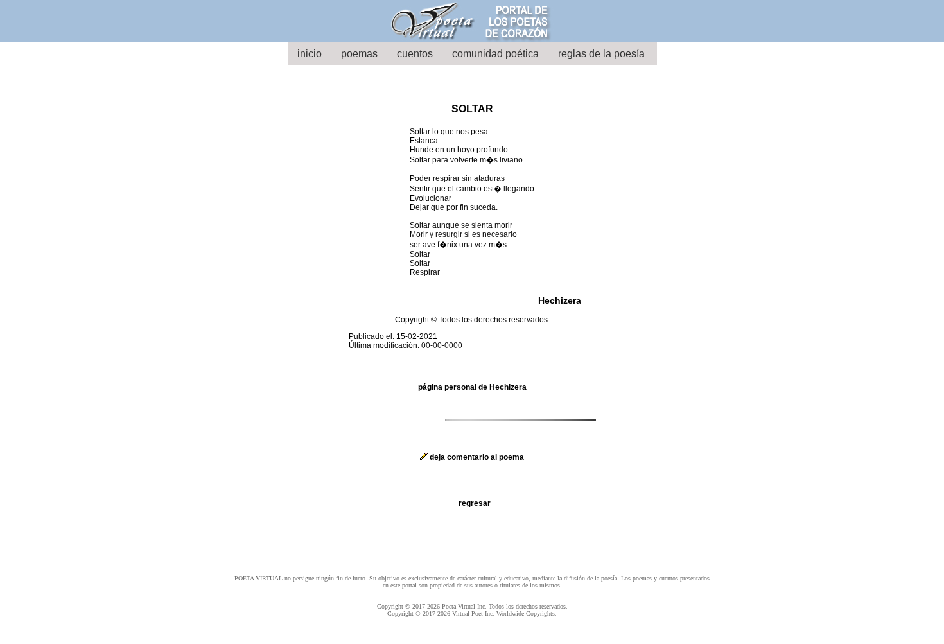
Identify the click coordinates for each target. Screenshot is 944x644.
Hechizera (559, 300)
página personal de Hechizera (472, 387)
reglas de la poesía (601, 53)
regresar (475, 503)
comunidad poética (495, 53)
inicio (309, 53)
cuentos (415, 53)
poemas (359, 53)
